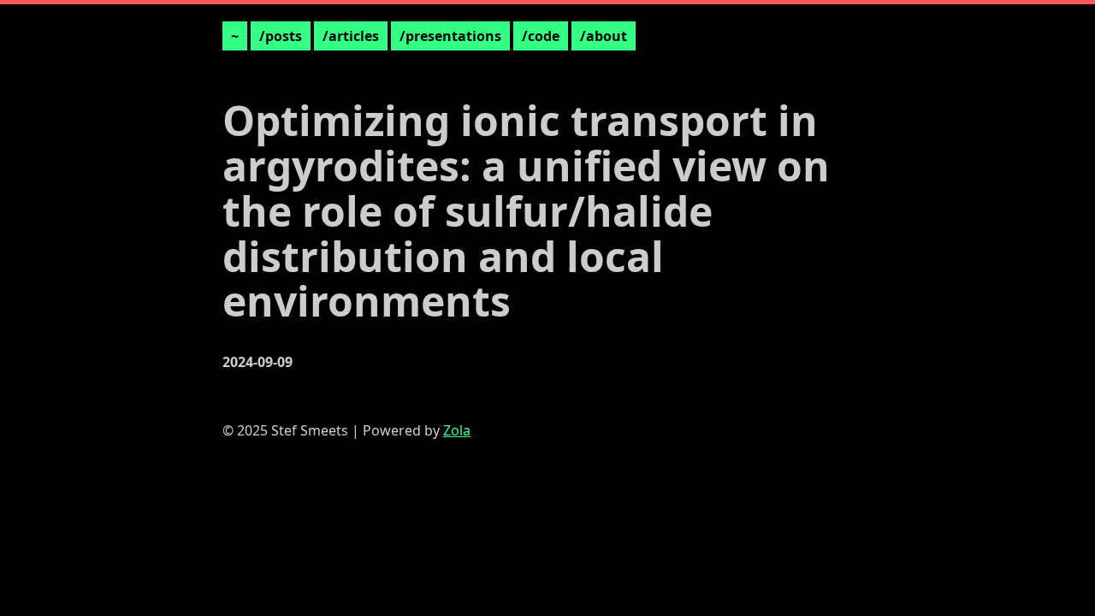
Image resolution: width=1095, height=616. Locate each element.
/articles (351, 36)
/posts (280, 36)
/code (540, 36)
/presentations (450, 36)
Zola (457, 430)
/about (603, 36)
